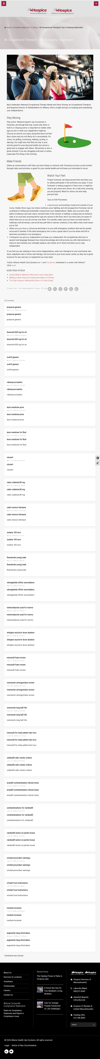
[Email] (50, 289)
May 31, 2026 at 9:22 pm (16, 636)
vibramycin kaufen (14, 382)
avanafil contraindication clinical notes (23, 783)
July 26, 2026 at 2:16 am (16, 836)
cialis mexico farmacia (16, 507)
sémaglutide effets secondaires (20, 582)
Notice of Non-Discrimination (24, 1045)
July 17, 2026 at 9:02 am (16, 761)
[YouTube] (11, 1051)
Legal (6, 1045)
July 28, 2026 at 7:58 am (16, 886)
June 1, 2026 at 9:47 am (16, 661)
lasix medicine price (15, 407)
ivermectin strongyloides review (20, 683)
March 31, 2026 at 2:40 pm (16, 335)
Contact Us (8, 995)
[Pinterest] (66, 289)
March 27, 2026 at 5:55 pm (16, 310)
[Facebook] (60, 289)
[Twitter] (55, 289)
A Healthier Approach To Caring (30, 288)
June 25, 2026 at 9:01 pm (16, 686)
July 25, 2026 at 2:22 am (16, 811)
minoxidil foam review (16, 657)
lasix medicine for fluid (16, 432)
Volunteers (8, 981)
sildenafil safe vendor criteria (19, 758)
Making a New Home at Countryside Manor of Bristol (31, 277)
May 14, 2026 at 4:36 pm (16, 560)
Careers (7, 990)
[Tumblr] (71, 289)
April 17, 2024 (13, 288)
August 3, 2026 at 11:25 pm (17, 936)
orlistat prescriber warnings (18, 858)
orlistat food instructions (17, 883)
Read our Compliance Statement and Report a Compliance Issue (14, 1013)
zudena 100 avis (14, 532)
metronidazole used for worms (20, 607)
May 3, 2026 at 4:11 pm (15, 535)
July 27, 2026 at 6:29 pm (16, 861)
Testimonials (9, 986)
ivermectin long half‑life (17, 708)
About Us (7, 972)
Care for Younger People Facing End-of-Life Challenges (52, 1006)
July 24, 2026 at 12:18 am (16, 786)
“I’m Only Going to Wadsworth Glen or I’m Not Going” (31, 280)
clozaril (10, 457)
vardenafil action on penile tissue (21, 833)
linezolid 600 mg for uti (17, 332)
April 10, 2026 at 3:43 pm (16, 385)
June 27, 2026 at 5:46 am (16, 711)
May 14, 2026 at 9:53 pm (16, 585)
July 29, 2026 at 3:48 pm (16, 911)
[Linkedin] (76, 289)
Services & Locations (13, 977)
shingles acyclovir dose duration (20, 632)
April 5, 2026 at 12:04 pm (16, 360)
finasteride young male (16, 557)
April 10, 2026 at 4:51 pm (16, 410)
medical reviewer (14, 908)
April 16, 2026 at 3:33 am (16, 460)
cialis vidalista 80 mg (16, 482)
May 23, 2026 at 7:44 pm (16, 611)
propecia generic (14, 307)
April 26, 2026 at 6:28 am (16, 485)
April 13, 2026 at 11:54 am (16, 435)
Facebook (50, 262)
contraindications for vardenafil (20, 808)
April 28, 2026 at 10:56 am (16, 510)
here (13, 265)
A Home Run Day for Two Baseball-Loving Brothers (53, 991)
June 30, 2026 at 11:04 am (16, 736)
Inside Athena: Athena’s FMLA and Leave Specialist (31, 275)
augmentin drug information (18, 933)
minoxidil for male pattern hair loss (21, 733)
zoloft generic (13, 357)
